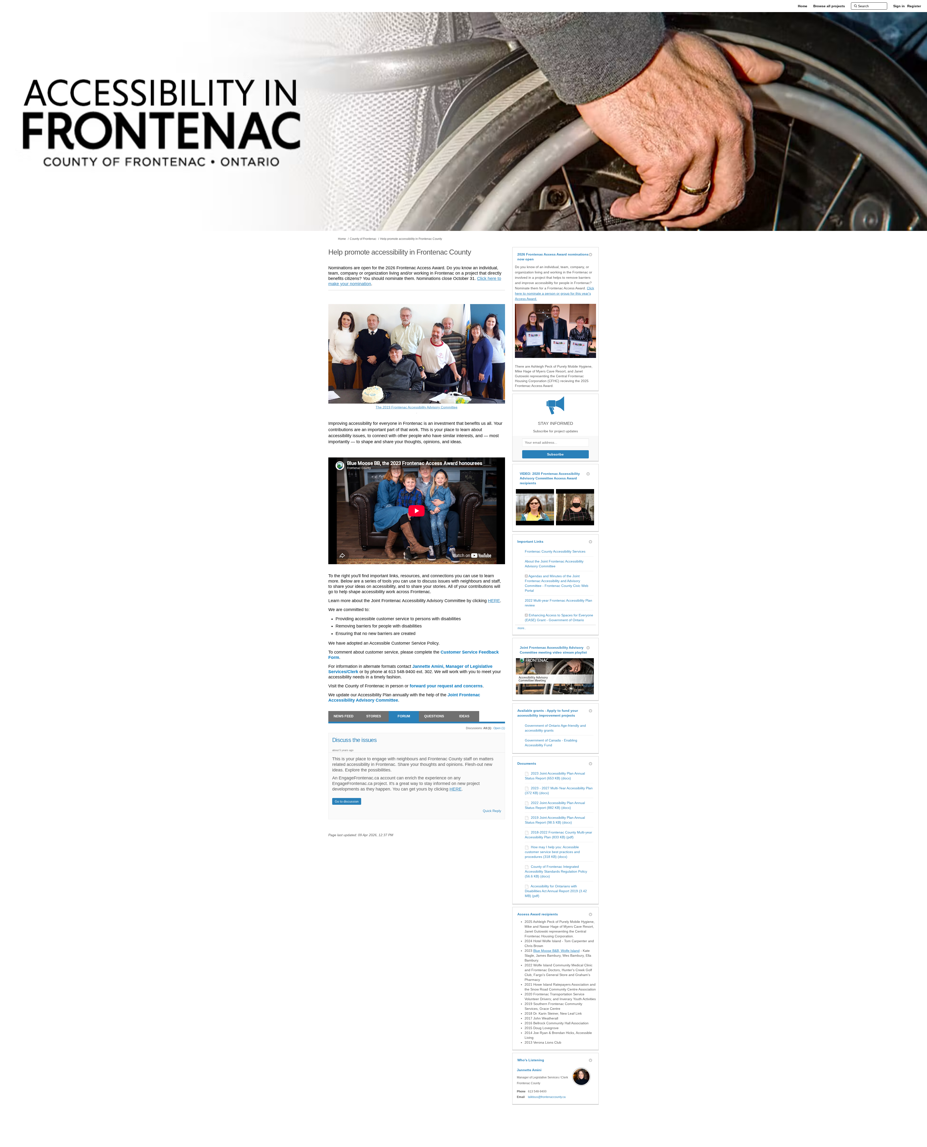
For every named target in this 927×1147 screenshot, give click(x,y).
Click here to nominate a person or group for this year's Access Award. (554, 293)
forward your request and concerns (446, 686)
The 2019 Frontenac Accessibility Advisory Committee (427, 407)
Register (914, 6)
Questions (434, 716)
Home (342, 239)
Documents (526, 763)
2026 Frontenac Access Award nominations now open (553, 256)
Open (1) (499, 728)
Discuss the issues (354, 740)
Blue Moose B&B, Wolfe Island (556, 951)
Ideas (464, 716)
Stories (373, 716)
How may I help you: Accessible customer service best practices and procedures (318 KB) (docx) (552, 852)
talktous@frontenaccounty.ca (547, 1097)
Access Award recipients (537, 914)
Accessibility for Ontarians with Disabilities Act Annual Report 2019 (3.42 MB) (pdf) (556, 891)
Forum (404, 716)
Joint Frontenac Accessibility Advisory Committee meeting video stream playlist (553, 650)
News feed (343, 716)
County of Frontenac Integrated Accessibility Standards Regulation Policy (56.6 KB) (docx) (556, 871)
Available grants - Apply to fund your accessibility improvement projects (547, 713)
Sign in (899, 6)
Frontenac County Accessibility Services (555, 551)
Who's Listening (530, 1060)
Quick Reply (492, 811)
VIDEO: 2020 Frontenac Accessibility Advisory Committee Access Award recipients (550, 478)
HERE (494, 600)
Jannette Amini (529, 1070)
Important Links (530, 541)
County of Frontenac (363, 239)
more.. (522, 628)
